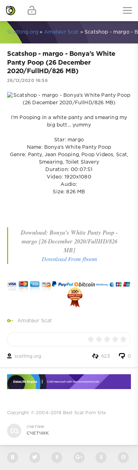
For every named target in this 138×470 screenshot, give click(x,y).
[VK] (12, 457)
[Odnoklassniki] (101, 457)
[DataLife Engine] (10, 10)
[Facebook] (56, 457)
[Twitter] (34, 457)
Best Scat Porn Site (84, 413)
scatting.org (28, 356)
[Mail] (123, 457)
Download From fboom (69, 259)
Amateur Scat (34, 321)
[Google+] (79, 457)
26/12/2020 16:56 (27, 81)
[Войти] (31, 10)
